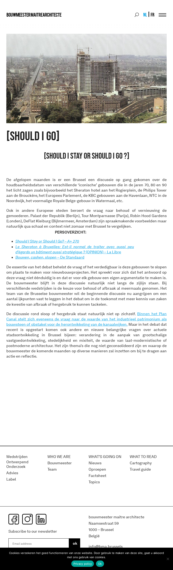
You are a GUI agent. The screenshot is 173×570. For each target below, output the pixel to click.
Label (11, 479)
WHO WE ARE (59, 457)
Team (52, 469)
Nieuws (95, 463)
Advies (12, 473)
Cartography (141, 463)
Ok (100, 563)
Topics (94, 482)
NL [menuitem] (145, 15)
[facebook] (13, 519)
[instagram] (27, 519)
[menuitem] (145, 14)
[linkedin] (41, 519)
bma (16, 22)
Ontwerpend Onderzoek (17, 464)
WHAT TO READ (143, 457)
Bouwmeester (59, 463)
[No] (168, 559)
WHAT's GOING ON (105, 457)
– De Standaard (49, 257)
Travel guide (140, 469)
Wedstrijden (17, 457)
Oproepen (97, 469)
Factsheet (97, 476)
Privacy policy (82, 563)
